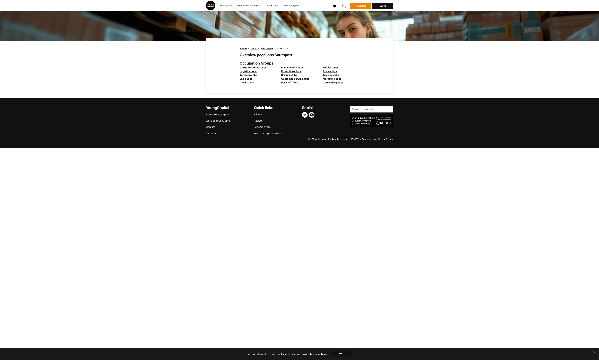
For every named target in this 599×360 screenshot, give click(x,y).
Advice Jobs (330, 71)
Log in (383, 6)
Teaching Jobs (248, 75)
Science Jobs (289, 75)
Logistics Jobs (248, 71)
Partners (211, 133)
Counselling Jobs (333, 82)
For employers (262, 126)
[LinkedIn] (305, 115)
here (324, 354)
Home (243, 48)
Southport (267, 48)
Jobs (254, 48)
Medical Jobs (330, 67)
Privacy (389, 139)
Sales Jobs (246, 78)
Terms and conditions (372, 139)
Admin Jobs (247, 82)
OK (340, 353)
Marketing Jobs (332, 78)
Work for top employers (268, 133)
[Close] (594, 354)
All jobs (258, 114)
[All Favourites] (334, 5)
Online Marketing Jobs (253, 67)
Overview (282, 48)
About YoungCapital (217, 114)
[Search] (344, 5)
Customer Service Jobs (295, 78)
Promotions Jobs (291, 71)
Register (361, 6)
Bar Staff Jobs (289, 82)
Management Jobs (292, 67)
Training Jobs (331, 75)
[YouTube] (312, 115)
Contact (210, 126)
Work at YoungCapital (218, 120)
